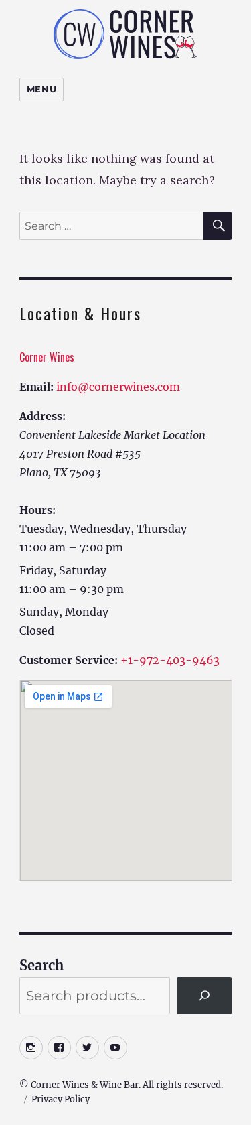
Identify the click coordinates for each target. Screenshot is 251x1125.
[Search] (204, 995)
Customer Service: (68, 660)
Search (41, 965)
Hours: (37, 510)
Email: (36, 386)
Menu (41, 89)
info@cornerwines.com (118, 386)
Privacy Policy (60, 1099)
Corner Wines (46, 357)
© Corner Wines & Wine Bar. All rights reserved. (121, 1085)
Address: (42, 416)
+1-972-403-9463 (170, 660)
